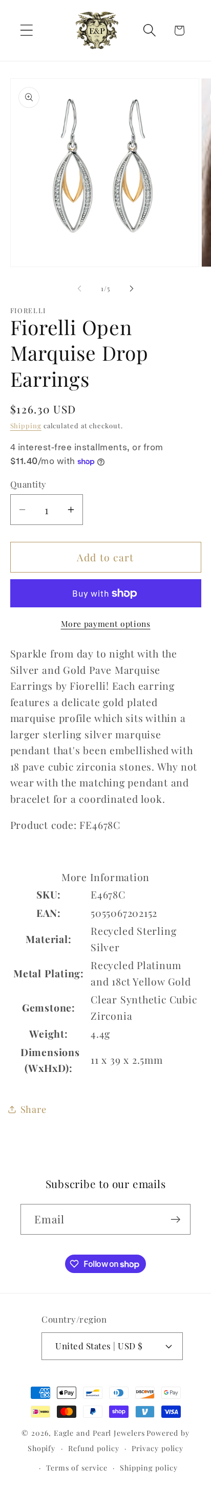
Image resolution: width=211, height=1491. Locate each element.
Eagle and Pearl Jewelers (99, 1433)
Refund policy (93, 1448)
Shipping (25, 425)
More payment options (106, 623)
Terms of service (77, 1468)
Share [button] (33, 1109)
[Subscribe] (175, 1219)
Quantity (28, 484)
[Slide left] (79, 288)
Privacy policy (157, 1448)
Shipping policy (149, 1468)
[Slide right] (131, 288)
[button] (26, 30)
